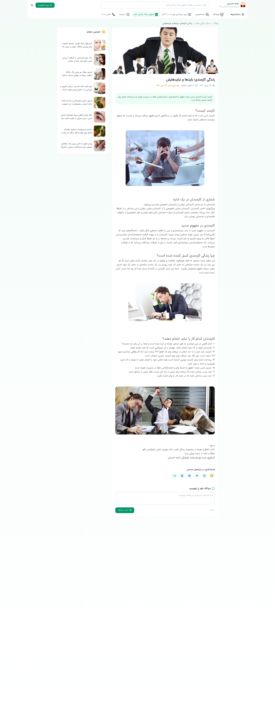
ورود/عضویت (43, 5)
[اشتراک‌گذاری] (174, 476)
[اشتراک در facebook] (189, 476)
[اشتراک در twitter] (197, 476)
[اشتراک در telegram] (204, 476)
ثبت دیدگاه (123, 510)
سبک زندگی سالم (203, 23)
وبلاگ (216, 23)
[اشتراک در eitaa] (212, 476)
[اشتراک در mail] (182, 476)
